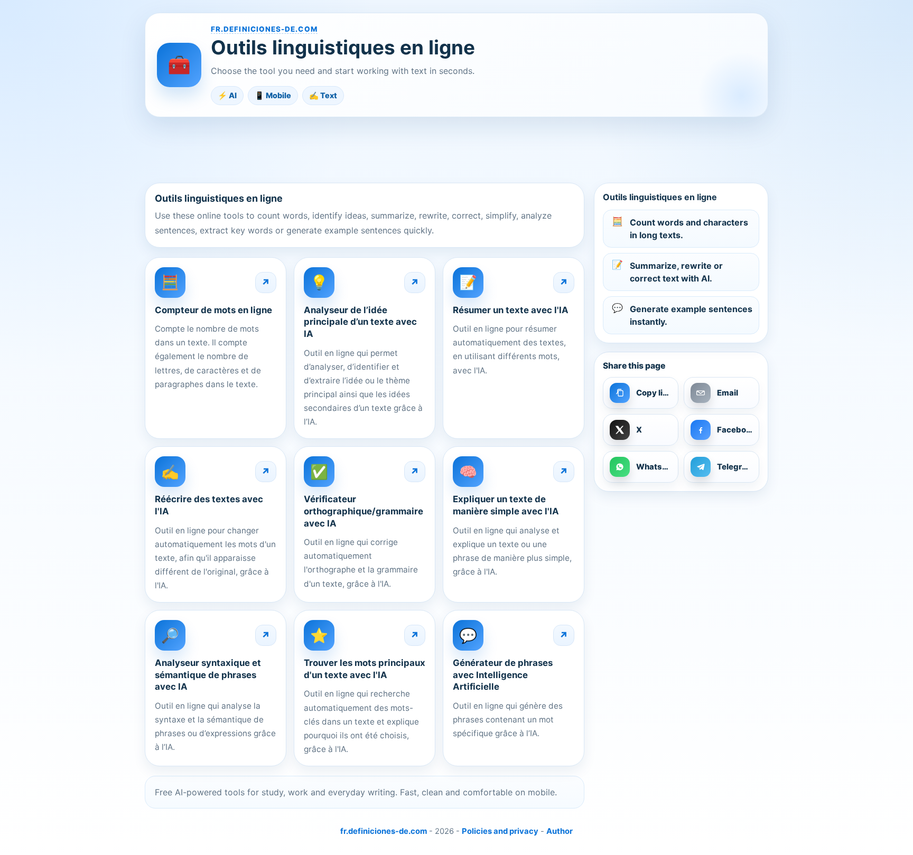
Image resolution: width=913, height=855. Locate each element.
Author (559, 831)
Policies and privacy (500, 831)
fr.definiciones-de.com (264, 29)
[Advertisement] (456, 149)
